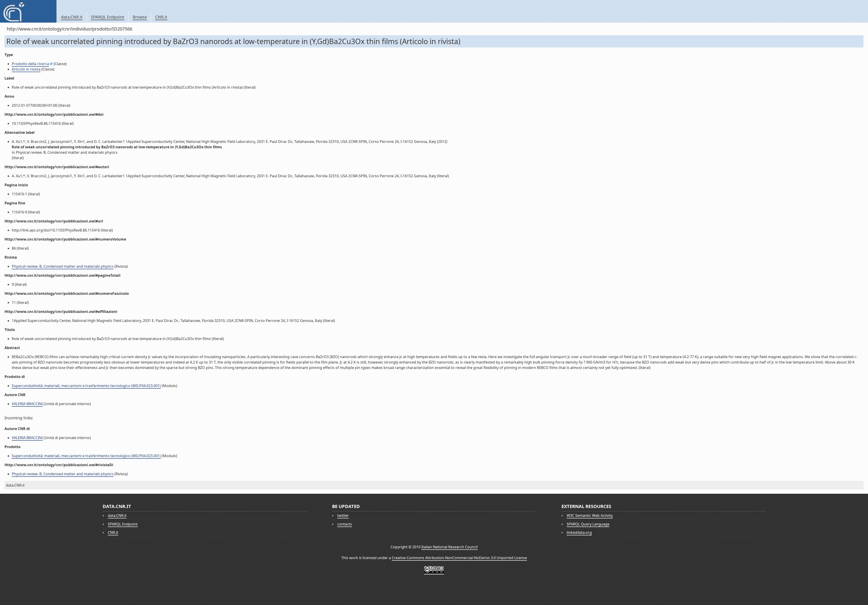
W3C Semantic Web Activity (590, 515)
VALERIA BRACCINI (27, 403)
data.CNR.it (72, 17)
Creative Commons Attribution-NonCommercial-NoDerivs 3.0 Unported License (459, 557)
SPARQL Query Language (588, 524)
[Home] (28, 11)
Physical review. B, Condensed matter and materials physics (62, 266)
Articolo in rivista (26, 69)
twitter (343, 515)
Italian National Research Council (449, 546)
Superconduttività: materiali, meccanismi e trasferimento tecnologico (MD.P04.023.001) (86, 385)
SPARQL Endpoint (107, 17)
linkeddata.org (579, 532)
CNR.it (161, 17)
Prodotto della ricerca (30, 63)
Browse (140, 17)
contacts (344, 524)
